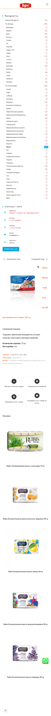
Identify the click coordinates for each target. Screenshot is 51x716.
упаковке (18, 363)
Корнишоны (10, 124)
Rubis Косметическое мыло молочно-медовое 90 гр (25, 519)
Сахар (8, 169)
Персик (9, 160)
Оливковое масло (13, 156)
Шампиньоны (11, 188)
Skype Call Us (10, 249)
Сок (7, 176)
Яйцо (8, 198)
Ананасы (9, 99)
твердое (11, 363)
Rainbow (9, 69)
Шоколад (9, 192)
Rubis (8, 72)
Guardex (9, 47)
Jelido (8, 53)
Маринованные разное (15, 131)
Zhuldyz (9, 82)
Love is (8, 59)
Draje (8, 92)
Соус (8, 179)
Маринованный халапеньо (16, 137)
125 (10, 360)
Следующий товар (37, 259)
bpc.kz (11, 243)
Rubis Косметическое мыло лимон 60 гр (25, 572)
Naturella (9, 66)
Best (8, 34)
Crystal (8, 40)
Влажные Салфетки (13, 105)
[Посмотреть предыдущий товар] (4, 259)
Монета (9, 144)
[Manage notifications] (5, 711)
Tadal (8, 75)
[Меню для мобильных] (47, 4)
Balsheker (9, 27)
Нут (7, 150)
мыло (43, 360)
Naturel (8, 63)
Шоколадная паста (13, 195)
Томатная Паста (12, 182)
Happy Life (10, 50)
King (8, 56)
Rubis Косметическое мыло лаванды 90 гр (25, 677)
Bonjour (9, 37)
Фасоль (9, 185)
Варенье (9, 102)
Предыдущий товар (13, 259)
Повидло (9, 163)
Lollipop (9, 96)
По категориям (11, 86)
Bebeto (9, 31)
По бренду (9, 24)
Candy (8, 89)
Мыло (8, 147)
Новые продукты (12, 20)
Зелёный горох (12, 121)
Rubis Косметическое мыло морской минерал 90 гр (25, 624)
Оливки (9, 153)
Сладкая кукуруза (13, 172)
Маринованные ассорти (15, 128)
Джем (8, 108)
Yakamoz (9, 79)
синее (5, 363)
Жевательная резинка (14, 112)
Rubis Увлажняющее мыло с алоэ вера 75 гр (25, 466)
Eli (7, 43)
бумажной (36, 360)
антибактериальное (24, 360)
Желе (8, 118)
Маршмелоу (11, 140)
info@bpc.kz (14, 235)
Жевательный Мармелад (15, 115)
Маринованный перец (14, 134)
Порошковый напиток (14, 166)
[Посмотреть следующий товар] (46, 259)
